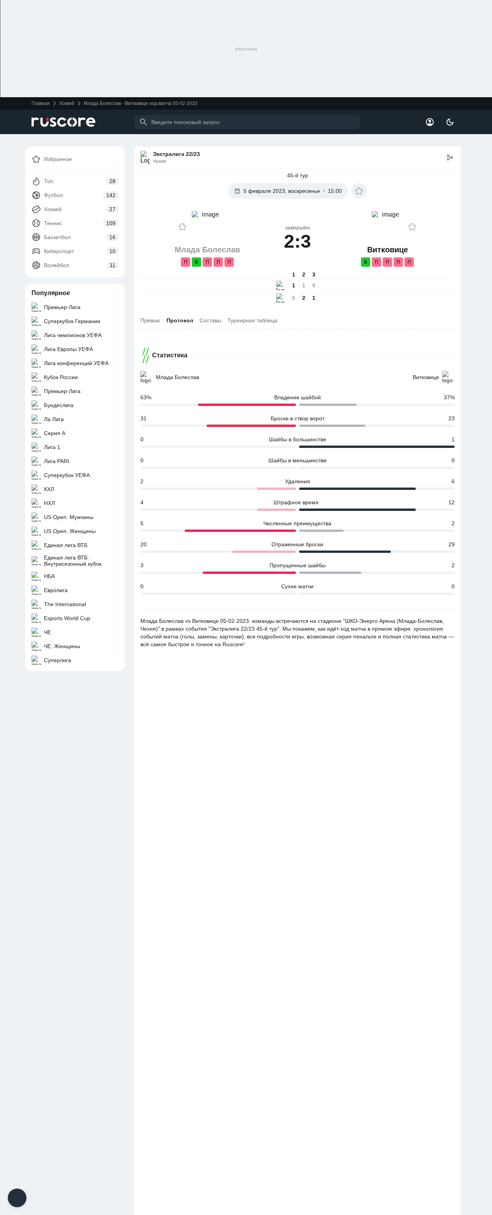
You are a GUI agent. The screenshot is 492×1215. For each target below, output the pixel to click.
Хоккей (66, 103)
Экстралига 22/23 (176, 154)
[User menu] (430, 122)
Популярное (51, 293)
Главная (41, 103)
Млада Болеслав (177, 377)
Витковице (426, 377)
